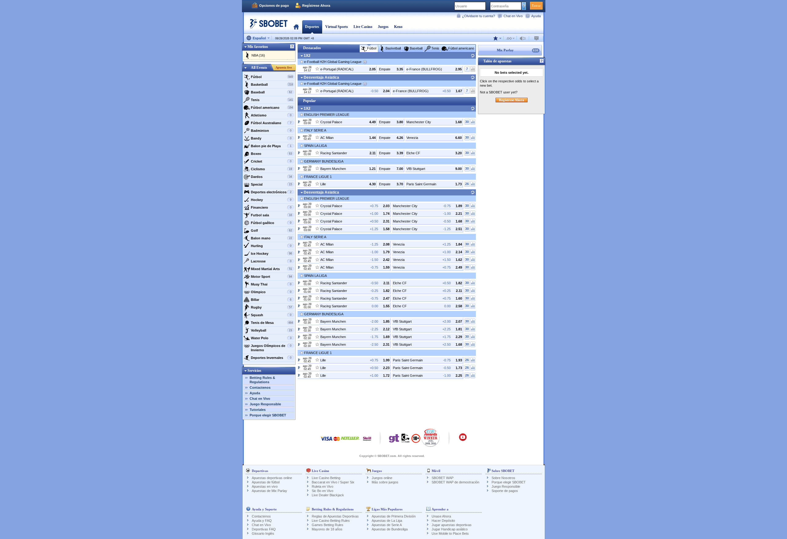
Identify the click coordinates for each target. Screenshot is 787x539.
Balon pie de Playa (271, 146)
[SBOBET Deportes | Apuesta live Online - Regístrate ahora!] (267, 26)
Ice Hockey (271, 253)
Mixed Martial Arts (271, 269)
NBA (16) (258, 55)
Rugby (271, 307)
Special (271, 184)
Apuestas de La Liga (387, 520)
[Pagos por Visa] (326, 442)
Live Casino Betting (326, 478)
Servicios (254, 370)
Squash (271, 315)
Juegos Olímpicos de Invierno (271, 348)
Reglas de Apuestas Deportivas (335, 516)
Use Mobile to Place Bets (450, 533)
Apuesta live (283, 67)
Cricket (271, 161)
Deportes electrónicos (271, 192)
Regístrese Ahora (316, 5)
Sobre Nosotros (503, 478)
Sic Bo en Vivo (322, 491)
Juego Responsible (265, 404)
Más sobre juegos (385, 482)
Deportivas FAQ (264, 529)
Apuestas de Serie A (387, 525)
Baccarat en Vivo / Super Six (333, 482)
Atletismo (271, 115)
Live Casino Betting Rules (331, 520)
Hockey (271, 200)
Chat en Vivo (513, 16)
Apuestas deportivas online (272, 478)
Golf (271, 230)
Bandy (271, 138)
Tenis (272, 100)
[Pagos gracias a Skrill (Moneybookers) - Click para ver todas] (367, 442)
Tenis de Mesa (272, 323)
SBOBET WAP (442, 478)
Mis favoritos (257, 47)
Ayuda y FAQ (262, 520)
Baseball (271, 92)
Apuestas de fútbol (265, 482)
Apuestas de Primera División (394, 516)
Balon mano (271, 238)
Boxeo (271, 153)
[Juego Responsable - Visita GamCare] (405, 440)
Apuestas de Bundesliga (390, 529)
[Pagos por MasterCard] (337, 442)
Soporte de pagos (505, 491)
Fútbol (272, 77)
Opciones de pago (274, 5)
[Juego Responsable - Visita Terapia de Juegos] (394, 440)
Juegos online (382, 478)
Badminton (271, 130)
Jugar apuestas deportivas (452, 525)
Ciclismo (271, 169)
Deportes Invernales (271, 358)
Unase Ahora (441, 516)
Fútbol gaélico (271, 223)
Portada (296, 26)
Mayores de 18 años (327, 529)
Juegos (383, 27)
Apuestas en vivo (265, 486)
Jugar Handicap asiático (450, 529)
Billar (271, 299)
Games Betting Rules (327, 525)
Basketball (272, 84)
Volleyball (271, 330)
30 (467, 122)
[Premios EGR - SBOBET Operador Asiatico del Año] (430, 437)
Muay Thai (271, 284)
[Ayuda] (292, 47)
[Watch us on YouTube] (463, 440)
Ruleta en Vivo (322, 486)
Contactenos (260, 387)
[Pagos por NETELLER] (350, 442)
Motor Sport (271, 276)
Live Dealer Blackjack (328, 495)
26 (467, 184)
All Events (259, 67)
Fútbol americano (272, 107)
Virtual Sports (336, 27)
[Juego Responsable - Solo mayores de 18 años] (415, 440)
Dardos (271, 177)
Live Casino (363, 27)
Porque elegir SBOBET (268, 415)
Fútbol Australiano (271, 123)
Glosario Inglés (263, 533)
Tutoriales (258, 409)
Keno (398, 27)
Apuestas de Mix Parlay (269, 491)
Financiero (271, 207)
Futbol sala (271, 215)
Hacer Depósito (443, 520)
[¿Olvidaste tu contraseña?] (524, 6)
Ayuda (536, 16)
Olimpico (271, 292)
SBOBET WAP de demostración (455, 482)
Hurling (271, 246)
